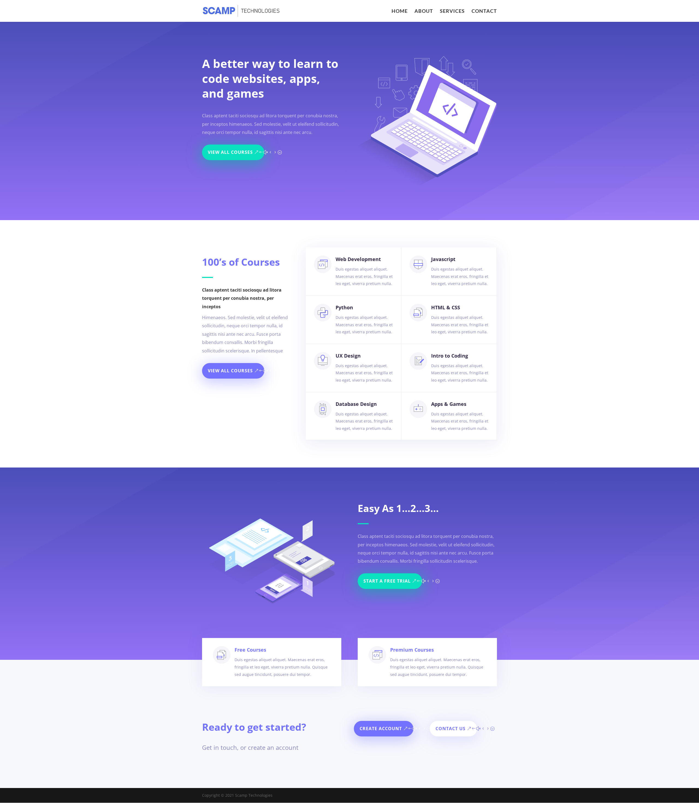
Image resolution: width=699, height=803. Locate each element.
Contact (484, 11)
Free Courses (250, 649)
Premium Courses (412, 649)
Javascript (443, 259)
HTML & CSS (445, 307)
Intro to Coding (449, 355)
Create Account (381, 729)
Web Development (358, 259)
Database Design (356, 404)
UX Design (348, 355)
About (423, 11)
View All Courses (230, 152)
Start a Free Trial (387, 581)
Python (344, 307)
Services (452, 11)
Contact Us (451, 729)
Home (400, 11)
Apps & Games (448, 404)
